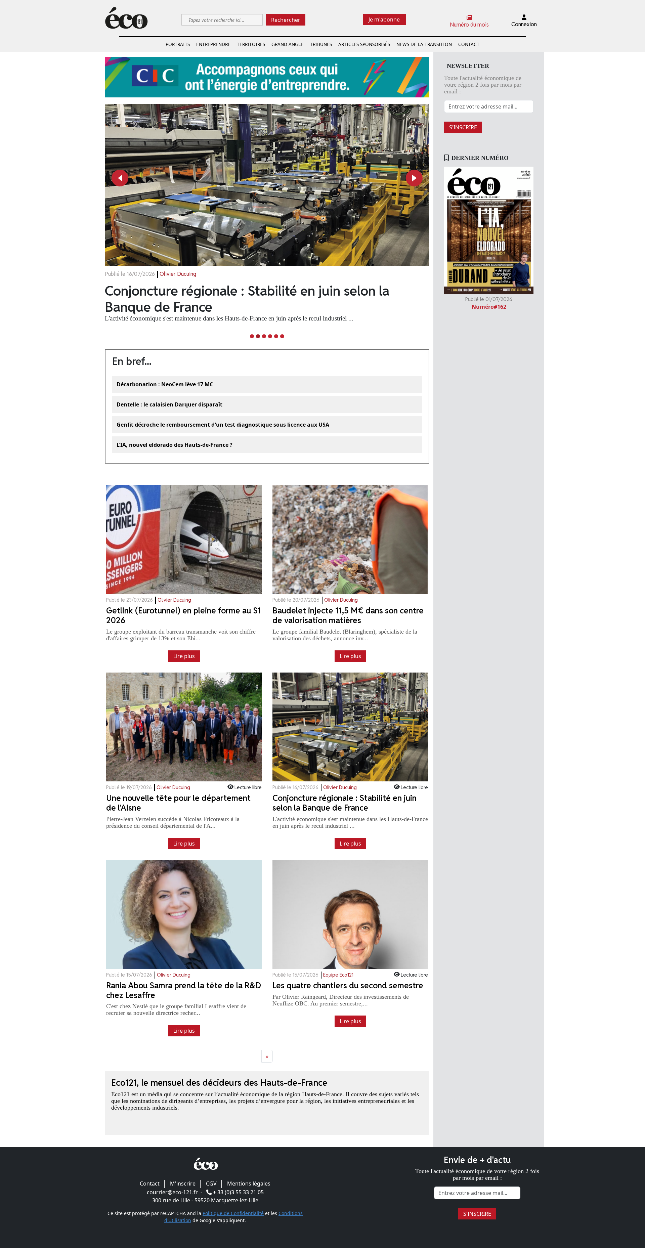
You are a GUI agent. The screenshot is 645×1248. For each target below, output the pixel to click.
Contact (468, 44)
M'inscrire (183, 1183)
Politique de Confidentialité (233, 1213)
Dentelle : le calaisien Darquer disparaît (169, 404)
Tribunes (321, 44)
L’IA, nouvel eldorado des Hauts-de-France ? (174, 444)
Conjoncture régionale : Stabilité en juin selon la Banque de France (247, 299)
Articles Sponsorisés (364, 44)
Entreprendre (213, 44)
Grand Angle (287, 44)
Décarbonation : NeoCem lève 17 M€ (165, 384)
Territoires (251, 44)
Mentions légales (248, 1183)
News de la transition (424, 44)
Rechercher (285, 20)
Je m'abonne (384, 19)
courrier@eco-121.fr (172, 1192)
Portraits (178, 44)
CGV (211, 1183)
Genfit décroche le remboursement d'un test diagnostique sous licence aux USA (223, 424)
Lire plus (184, 656)
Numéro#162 (489, 306)
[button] (120, 178)
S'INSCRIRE (463, 127)
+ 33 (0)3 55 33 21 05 (238, 1192)
